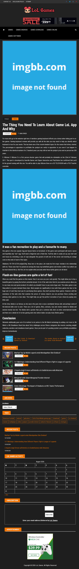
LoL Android (72, 418)
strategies (64, 422)
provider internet (34, 422)
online (19, 422)
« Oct (6, 495)
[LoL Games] (4, 30)
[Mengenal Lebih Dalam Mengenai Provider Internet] (7, 380)
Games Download (37, 30)
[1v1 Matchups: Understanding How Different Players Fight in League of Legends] (7, 364)
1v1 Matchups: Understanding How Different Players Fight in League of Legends (42, 362)
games (64, 418)
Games (10, 30)
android (19, 418)
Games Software (14, 36)
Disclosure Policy (18, 1)
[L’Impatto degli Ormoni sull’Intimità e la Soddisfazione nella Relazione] (7, 372)
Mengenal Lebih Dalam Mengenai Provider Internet (32, 378)
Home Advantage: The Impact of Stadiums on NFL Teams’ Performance (39, 386)
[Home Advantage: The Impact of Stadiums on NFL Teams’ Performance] (7, 388)
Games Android (22, 30)
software (56, 422)
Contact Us (7, 1)
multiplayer (12, 422)
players (25, 422)
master (5, 422)
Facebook (66, 1)
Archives (5, 403)
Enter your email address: (40, 520)
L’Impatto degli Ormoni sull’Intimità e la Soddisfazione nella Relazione (38, 370)
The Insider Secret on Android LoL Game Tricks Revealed (54, 339)
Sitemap (28, 1)
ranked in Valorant (46, 422)
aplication (27, 418)
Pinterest (76, 1)
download (56, 418)
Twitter (69, 1)
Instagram (73, 1)
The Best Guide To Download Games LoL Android (24, 339)
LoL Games (54, 520)
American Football (8, 418)
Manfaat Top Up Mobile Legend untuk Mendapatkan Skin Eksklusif (37, 353)
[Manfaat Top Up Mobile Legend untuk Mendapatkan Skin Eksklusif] (7, 355)
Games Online (52, 30)
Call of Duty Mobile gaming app (41, 418)
